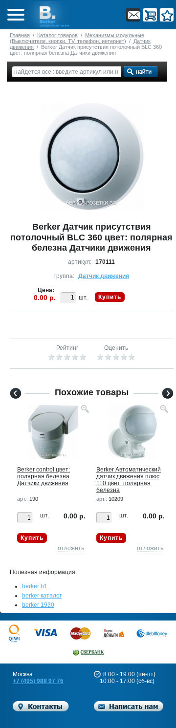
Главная (20, 35)
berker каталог (42, 595)
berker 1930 (38, 604)
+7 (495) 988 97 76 (38, 681)
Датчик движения (103, 276)
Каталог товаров (57, 35)
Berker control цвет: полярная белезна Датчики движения (43, 476)
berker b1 (34, 586)
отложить (71, 548)
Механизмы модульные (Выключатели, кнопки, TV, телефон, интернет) (77, 38)
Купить (109, 297)
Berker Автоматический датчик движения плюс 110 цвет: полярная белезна (128, 479)
